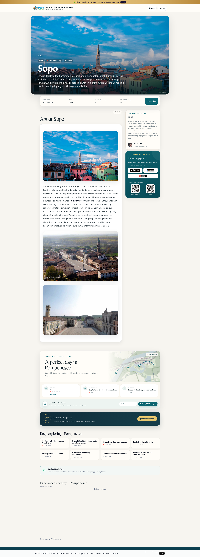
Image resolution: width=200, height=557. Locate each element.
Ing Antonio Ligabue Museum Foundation (106, 390)
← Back (40, 56)
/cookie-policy (112, 553)
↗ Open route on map (128, 404)
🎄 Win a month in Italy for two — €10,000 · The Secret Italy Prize (99, 2)
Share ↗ (117, 112)
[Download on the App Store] (135, 170)
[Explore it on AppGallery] (143, 176)
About (162, 8)
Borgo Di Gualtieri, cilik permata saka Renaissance (148, 390)
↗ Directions (151, 101)
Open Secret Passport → (147, 419)
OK (162, 553)
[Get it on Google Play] (150, 170)
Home (152, 8)
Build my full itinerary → (148, 404)
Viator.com (56, 539)
